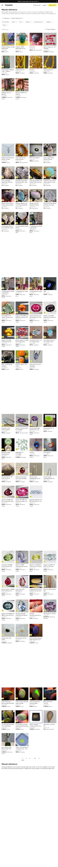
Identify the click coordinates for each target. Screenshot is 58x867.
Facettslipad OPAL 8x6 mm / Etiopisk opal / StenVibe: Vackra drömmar (49, 340)
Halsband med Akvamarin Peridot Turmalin (8, 158)
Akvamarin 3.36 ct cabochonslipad (6, 428)
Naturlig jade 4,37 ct (49, 428)
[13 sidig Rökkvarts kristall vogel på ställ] (36, 218)
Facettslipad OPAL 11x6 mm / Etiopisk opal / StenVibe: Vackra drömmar (36, 340)
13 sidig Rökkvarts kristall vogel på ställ (36, 227)
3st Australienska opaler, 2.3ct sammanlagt (8, 725)
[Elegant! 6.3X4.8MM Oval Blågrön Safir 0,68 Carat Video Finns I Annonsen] (8, 605)
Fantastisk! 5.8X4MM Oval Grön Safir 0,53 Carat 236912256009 (7, 565)
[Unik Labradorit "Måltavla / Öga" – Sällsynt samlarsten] (8, 62)
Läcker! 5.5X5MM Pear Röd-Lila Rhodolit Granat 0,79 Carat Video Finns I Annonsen (8, 500)
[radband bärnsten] (22, 62)
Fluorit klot (32, 47)
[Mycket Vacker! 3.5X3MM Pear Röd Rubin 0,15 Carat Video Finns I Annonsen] (8, 581)
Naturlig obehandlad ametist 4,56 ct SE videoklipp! (35, 428)
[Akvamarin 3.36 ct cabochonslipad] (8, 420)
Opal (45, 291)
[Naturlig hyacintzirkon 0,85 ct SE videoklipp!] (22, 469)
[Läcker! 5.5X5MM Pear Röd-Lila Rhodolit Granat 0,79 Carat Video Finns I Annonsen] (8, 492)
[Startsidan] (9, 5)
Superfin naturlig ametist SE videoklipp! (22, 428)
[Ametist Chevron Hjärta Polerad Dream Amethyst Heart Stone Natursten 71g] (8, 195)
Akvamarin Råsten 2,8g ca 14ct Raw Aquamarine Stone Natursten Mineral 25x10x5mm (22, 204)
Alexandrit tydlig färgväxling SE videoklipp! (6, 453)
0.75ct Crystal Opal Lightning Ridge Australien (34, 702)
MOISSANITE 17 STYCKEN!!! (19, 453)
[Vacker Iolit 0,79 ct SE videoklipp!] (36, 356)
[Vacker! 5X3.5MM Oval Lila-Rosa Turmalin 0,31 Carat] (22, 492)
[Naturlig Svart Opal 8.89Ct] (8, 630)
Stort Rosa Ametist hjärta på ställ (22, 227)
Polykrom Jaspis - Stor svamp (21, 365)
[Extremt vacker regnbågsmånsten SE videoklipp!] (50, 469)
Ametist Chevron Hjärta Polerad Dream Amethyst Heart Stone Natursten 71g (8, 204)
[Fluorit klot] (36, 39)
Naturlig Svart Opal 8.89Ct (6, 638)
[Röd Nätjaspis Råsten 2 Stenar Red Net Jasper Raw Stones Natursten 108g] (8, 218)
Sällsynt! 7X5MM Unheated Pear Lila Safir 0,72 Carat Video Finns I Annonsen (22, 565)
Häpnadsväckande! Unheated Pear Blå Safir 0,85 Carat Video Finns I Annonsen (22, 614)
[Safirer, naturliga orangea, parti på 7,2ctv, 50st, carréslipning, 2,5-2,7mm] (36, 716)
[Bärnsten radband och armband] (22, 84)
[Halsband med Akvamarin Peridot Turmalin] (8, 150)
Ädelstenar (7, 18)
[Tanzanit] (36, 444)
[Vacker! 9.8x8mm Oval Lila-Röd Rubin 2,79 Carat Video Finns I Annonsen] (36, 308)
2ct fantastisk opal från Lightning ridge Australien (22, 725)
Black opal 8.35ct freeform (48, 702)
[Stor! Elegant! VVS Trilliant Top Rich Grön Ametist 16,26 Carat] (8, 308)
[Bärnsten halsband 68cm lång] (50, 581)
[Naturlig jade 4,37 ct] (50, 420)
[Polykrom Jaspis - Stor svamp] (22, 356)
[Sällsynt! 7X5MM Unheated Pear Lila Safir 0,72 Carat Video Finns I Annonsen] (22, 557)
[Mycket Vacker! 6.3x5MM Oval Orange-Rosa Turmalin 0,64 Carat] (22, 332)
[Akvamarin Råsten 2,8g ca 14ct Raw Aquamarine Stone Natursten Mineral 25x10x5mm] (22, 195)
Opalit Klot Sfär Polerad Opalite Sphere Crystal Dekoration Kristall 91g (50, 181)
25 (34, 758)
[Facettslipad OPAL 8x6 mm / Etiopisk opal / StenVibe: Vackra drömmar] (50, 332)
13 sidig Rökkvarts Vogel (22, 291)
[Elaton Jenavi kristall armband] (8, 356)
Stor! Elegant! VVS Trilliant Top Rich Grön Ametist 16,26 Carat (7, 316)
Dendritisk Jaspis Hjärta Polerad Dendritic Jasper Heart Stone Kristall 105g (22, 181)
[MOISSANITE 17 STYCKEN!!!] (22, 444)
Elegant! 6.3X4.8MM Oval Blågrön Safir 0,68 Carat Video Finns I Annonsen (8, 614)
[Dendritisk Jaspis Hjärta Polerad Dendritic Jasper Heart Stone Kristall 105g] (22, 172)
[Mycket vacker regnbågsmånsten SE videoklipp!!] (36, 469)
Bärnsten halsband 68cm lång (50, 590)
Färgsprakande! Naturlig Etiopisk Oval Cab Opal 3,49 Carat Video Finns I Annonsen (36, 590)
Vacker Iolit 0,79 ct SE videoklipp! (35, 365)
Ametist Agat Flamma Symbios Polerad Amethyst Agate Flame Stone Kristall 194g (49, 158)
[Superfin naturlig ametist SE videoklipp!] (22, 420)
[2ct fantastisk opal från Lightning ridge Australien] (22, 716)
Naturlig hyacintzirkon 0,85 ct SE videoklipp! (21, 477)
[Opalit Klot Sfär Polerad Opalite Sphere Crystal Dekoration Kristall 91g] (50, 172)
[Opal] (50, 283)
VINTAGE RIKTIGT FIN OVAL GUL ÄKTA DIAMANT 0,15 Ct (7, 477)
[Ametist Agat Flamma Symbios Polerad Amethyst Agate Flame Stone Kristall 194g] (50, 150)
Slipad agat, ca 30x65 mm (49, 725)
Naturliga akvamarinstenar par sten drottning (36, 614)
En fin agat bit (47, 452)
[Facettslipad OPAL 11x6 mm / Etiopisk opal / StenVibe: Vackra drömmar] (36, 332)
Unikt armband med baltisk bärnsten (20, 158)
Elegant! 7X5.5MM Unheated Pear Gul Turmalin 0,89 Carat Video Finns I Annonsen (7, 340)
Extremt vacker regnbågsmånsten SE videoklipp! (49, 477)
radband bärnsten (20, 69)
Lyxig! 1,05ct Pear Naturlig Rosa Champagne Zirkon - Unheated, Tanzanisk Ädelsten (21, 590)
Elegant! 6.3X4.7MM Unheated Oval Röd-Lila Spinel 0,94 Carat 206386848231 (50, 316)
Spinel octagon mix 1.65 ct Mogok (50, 47)
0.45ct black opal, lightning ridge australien (8, 702)
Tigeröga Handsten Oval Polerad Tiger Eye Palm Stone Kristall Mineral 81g (36, 181)
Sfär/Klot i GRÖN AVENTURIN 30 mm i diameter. (20, 47)
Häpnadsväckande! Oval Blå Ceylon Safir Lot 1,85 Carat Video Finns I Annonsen (36, 500)
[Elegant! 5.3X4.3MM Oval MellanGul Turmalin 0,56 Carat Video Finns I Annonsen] (22, 308)
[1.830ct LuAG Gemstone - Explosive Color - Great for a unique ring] (22, 739)
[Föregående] (19, 758)
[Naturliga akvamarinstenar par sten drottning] (36, 605)
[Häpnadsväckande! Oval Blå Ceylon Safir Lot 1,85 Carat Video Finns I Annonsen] (36, 492)
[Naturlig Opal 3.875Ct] (22, 630)
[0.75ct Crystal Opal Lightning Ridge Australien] (36, 693)
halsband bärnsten (48, 69)
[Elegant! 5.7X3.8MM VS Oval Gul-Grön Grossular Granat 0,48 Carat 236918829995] (36, 557)
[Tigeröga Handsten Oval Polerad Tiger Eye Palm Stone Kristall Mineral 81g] (36, 172)
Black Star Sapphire (34, 157)
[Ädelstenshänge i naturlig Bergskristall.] (8, 39)
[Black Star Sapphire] (36, 150)
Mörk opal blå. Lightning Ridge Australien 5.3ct (36, 638)
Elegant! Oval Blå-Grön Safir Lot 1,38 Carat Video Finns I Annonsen (49, 565)
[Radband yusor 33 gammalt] (8, 84)
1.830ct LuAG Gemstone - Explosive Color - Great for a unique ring (22, 748)
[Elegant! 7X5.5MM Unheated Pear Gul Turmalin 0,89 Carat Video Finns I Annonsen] (8, 332)
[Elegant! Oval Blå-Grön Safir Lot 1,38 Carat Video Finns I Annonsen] (50, 557)
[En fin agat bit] (50, 444)
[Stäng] (56, 1)
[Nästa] (38, 758)
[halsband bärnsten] (50, 62)
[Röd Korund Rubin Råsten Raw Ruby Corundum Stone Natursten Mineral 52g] (50, 195)
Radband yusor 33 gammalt (6, 93)
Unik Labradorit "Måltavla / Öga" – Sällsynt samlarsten (8, 70)
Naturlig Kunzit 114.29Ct (50, 613)
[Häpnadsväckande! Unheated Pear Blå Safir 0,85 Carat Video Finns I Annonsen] (22, 605)
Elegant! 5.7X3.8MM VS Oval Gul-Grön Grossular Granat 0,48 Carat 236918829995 (36, 565)
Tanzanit (32, 452)
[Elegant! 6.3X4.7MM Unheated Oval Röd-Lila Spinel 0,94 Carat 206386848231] (50, 308)
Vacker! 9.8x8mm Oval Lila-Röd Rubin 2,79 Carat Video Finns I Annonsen (36, 316)
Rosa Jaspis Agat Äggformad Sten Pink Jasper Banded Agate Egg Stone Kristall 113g (7, 181)
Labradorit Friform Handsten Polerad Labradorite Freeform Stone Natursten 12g (35, 204)
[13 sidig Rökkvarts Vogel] (22, 283)
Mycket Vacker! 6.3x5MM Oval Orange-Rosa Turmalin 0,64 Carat (22, 340)
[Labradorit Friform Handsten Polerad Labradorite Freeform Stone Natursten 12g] (36, 195)
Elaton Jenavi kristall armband (7, 365)
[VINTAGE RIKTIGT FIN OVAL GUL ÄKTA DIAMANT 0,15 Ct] (8, 469)
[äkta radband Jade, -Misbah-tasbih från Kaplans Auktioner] (8, 739)
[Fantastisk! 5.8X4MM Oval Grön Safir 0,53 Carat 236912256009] (8, 557)
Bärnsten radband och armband (21, 93)
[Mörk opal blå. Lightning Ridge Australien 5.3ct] (36, 630)
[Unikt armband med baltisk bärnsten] (22, 150)
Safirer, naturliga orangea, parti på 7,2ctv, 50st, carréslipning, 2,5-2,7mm (36, 725)
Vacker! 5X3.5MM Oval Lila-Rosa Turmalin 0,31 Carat (21, 500)
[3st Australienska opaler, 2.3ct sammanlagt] (8, 716)
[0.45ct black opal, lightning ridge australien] (8, 693)
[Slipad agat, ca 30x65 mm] (50, 716)
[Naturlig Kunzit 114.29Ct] (50, 605)
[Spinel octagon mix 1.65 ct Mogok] (50, 39)
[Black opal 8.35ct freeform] (50, 693)
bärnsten (32, 69)
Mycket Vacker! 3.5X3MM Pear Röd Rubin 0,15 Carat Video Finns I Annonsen (8, 590)
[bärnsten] (36, 62)
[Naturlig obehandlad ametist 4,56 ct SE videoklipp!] (36, 420)
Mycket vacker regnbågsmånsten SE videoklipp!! (35, 477)
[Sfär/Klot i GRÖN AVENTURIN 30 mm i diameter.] (22, 39)
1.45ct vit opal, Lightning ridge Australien (22, 702)
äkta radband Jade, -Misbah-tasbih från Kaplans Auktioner (7, 748)
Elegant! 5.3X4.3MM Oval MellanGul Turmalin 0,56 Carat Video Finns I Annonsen (22, 316)
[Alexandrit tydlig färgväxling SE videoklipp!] (8, 444)
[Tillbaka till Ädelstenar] (2, 18)
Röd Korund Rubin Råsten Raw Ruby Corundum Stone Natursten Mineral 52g (50, 204)
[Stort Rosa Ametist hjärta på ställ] (22, 218)
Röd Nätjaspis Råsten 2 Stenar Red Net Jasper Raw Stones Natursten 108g (7, 227)
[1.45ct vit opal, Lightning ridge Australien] (22, 693)
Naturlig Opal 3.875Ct (21, 638)
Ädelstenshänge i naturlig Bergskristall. (8, 47)
